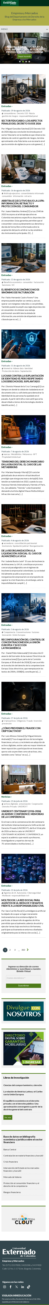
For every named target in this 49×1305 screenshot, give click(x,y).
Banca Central (9, 1149)
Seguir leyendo (24, 56)
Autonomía (21, 893)
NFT (35, 454)
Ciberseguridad (34, 893)
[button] (46, 35)
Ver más (7, 1117)
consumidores (10, 113)
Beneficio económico (13, 282)
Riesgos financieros (12, 1192)
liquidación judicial (21, 546)
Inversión (38, 721)
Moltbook (6, 895)
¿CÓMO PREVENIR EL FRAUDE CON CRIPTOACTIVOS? (21, 729)
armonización (25, 804)
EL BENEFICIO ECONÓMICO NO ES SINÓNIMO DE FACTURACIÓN (20, 291)
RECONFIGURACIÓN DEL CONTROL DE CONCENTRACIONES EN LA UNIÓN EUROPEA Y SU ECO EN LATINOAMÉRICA (23, 643)
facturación (39, 282)
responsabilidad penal (28, 116)
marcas (7, 454)
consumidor (7, 196)
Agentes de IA (10, 893)
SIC (13, 285)
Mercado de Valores (12, 1177)
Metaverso (27, 454)
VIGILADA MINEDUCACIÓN (16, 1295)
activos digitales (11, 804)
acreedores (9, 543)
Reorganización (36, 546)
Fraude (30, 721)
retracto (28, 196)
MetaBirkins (16, 454)
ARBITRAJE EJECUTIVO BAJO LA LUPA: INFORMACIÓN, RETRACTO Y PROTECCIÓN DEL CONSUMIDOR (22, 203)
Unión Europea (18, 635)
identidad (28, 368)
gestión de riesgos (10, 116)
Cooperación (37, 804)
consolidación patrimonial (26, 543)
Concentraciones (23, 632)
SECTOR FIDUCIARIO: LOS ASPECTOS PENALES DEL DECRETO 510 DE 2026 (21, 122)
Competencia (9, 632)
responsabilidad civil (20, 895)
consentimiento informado (32, 193)
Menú (4, 29)
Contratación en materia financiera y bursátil (23, 1155)
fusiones (35, 632)
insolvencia (7, 546)
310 (23, 950)
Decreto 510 (22, 113)
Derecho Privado (9, 806)
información (18, 196)
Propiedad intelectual (11, 457)
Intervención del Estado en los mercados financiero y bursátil (21, 1169)
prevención (7, 723)
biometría (8, 368)
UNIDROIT (23, 806)
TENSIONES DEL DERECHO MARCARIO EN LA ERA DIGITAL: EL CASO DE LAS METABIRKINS (22, 464)
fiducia (32, 113)
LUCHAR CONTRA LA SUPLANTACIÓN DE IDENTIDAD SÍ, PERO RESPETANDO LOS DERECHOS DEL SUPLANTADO (22, 378)
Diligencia (21, 721)
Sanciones (6, 285)
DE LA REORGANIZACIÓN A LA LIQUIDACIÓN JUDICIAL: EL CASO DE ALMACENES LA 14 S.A (21, 553)
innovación (6, 635)
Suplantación (26, 371)
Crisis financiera (10, 1161)
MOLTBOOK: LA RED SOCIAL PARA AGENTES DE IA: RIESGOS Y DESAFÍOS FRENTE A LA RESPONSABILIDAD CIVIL (22, 903)
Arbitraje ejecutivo (12, 193)
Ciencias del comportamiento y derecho (22, 1085)
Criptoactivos (10, 721)
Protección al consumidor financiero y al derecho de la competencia (21, 1184)
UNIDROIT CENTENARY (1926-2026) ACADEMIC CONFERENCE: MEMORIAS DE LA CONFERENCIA (22, 814)
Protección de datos (10, 371)
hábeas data (18, 368)
